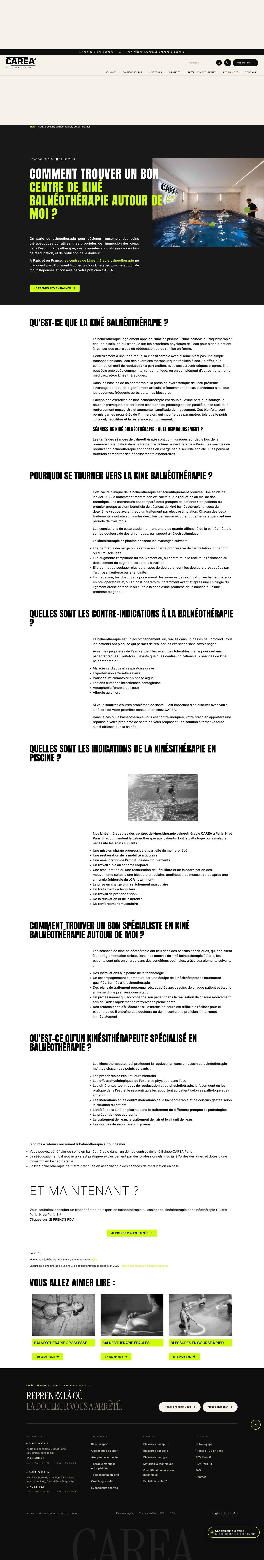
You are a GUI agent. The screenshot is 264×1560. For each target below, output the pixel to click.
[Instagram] (216, 1513)
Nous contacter (218, 1407)
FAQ (198, 1470)
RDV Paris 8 (203, 1457)
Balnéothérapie (134, 72)
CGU (162, 1513)
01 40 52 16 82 (35, 1486)
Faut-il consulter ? (155, 1481)
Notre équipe (204, 1444)
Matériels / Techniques (203, 72)
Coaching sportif (102, 1481)
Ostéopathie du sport (104, 1450)
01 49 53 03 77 (35, 1458)
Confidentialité (147, 1513)
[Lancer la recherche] (219, 63)
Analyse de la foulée (104, 1457)
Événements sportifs (104, 1488)
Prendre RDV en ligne (209, 1450)
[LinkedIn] (225, 1513)
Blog (33, 126)
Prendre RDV (245, 62)
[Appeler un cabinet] (227, 62)
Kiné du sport (99, 1444)
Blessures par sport (155, 1444)
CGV (172, 1513)
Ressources (232, 72)
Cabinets (175, 72)
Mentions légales (125, 1513)
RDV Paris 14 (204, 1464)
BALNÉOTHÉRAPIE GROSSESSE (60, 1342)
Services (112, 72)
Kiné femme (157, 72)
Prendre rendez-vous (177, 1407)
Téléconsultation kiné (105, 1474)
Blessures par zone (155, 1450)
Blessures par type (155, 1457)
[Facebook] (234, 1513)
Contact (250, 72)
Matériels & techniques (158, 1464)
